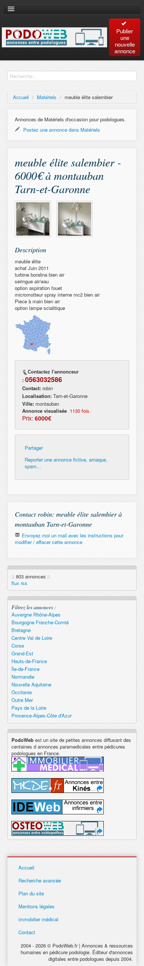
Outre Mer (22, 699)
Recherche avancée (39, 880)
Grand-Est (22, 653)
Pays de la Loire (28, 707)
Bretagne (21, 630)
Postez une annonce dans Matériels (61, 129)
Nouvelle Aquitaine (31, 684)
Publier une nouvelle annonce (124, 41)
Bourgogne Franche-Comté (40, 622)
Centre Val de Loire (31, 637)
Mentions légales (36, 906)
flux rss (19, 583)
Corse (17, 645)
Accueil (21, 97)
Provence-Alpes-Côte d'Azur (41, 715)
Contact (26, 932)
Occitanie (21, 692)
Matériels (46, 97)
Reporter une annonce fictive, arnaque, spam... (66, 463)
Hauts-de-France (29, 661)
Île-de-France (25, 668)
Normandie (22, 676)
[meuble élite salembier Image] (33, 219)
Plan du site (31, 893)
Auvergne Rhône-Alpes (36, 614)
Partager (34, 448)
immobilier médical (38, 919)
